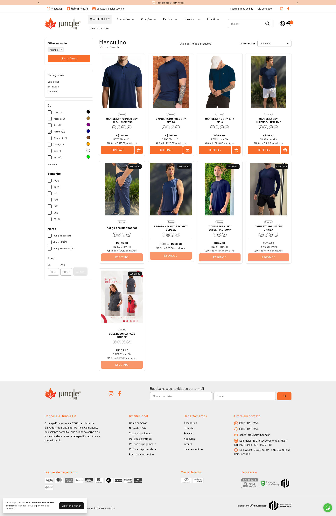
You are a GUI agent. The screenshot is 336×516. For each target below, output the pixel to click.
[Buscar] (267, 23)
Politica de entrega (140, 438)
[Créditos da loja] (279, 506)
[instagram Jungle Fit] (281, 8)
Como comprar (138, 422)
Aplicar (80, 271)
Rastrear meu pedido (241, 8)
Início (102, 47)
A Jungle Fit (101, 19)
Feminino (168, 19)
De (49, 264)
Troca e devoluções (140, 433)
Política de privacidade (142, 449)
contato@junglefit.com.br (111, 8)
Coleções (146, 19)
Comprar (117, 150)
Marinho (54, 49)
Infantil (211, 19)
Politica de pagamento (142, 443)
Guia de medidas (99, 28)
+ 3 (129, 127)
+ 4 (276, 235)
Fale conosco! (264, 8)
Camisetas (53, 81)
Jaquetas (53, 91)
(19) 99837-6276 (79, 8)
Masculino (190, 19)
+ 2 (177, 127)
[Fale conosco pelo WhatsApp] (327, 507)
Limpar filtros (69, 58)
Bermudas (53, 86)
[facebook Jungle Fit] (288, 8)
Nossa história (137, 428)
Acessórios (123, 19)
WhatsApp (57, 8)
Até (62, 264)
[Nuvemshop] (252, 506)
